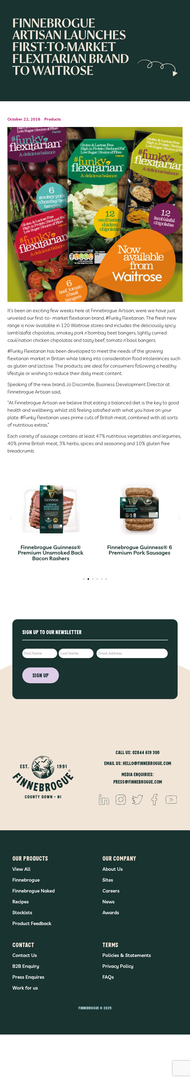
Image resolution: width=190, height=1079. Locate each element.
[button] (10, 518)
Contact (23, 944)
